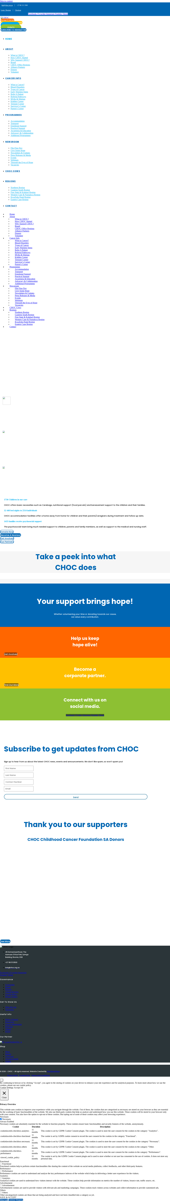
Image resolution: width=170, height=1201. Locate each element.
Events (13, 158)
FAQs (7, 1031)
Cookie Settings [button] (6, 1087)
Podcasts (9, 1027)
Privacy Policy (11, 997)
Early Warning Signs (19, 92)
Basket (8, 1054)
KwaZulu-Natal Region (21, 197)
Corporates (9, 985)
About (9, 49)
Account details (11, 1059)
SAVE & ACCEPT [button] (8, 1197)
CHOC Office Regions (20, 65)
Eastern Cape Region (19, 199)
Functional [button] (4, 1161)
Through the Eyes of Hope (22, 162)
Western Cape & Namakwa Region (25, 195)
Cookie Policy (11, 994)
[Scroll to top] (1, 1080)
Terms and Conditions (40, 1075)
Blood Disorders (17, 87)
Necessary (6, 1119)
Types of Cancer (17, 89)
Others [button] (3, 1190)
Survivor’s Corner (18, 106)
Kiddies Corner (17, 101)
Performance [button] (5, 1168)
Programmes (13, 114)
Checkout (18, 10)
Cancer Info (13, 78)
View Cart (4, 1200)
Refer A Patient (17, 94)
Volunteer (15, 72)
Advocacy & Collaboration (22, 133)
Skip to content (6, 1)
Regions (10, 181)
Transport (15, 123)
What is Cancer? (17, 85)
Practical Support (18, 128)
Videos (8, 1029)
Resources (9, 1022)
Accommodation (18, 121)
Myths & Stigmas (18, 99)
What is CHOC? (18, 55)
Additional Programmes (21, 135)
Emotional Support (18, 126)
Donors (14, 69)
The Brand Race (53, 1071)
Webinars (14, 160)
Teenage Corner (17, 104)
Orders (8, 1061)
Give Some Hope (18, 150)
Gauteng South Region (20, 190)
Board (13, 62)
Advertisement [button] (6, 1183)
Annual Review (12, 992)
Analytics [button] (4, 1176)
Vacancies (15, 165)
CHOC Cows (12, 171)
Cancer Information (13, 1024)
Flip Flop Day (16, 148)
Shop (7, 1052)
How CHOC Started (19, 58)
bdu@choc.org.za (7, 5)
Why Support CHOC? (20, 60)
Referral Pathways (18, 96)
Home (8, 38)
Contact (11, 205)
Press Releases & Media (21, 155)
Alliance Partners (18, 67)
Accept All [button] (18, 1087)
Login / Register (6, 10)
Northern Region (18, 187)
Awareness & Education (21, 131)
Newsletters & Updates (20, 153)
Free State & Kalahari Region (23, 192)
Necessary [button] (4, 1117)
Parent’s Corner (17, 108)
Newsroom (12, 141)
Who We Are (10, 1007)
